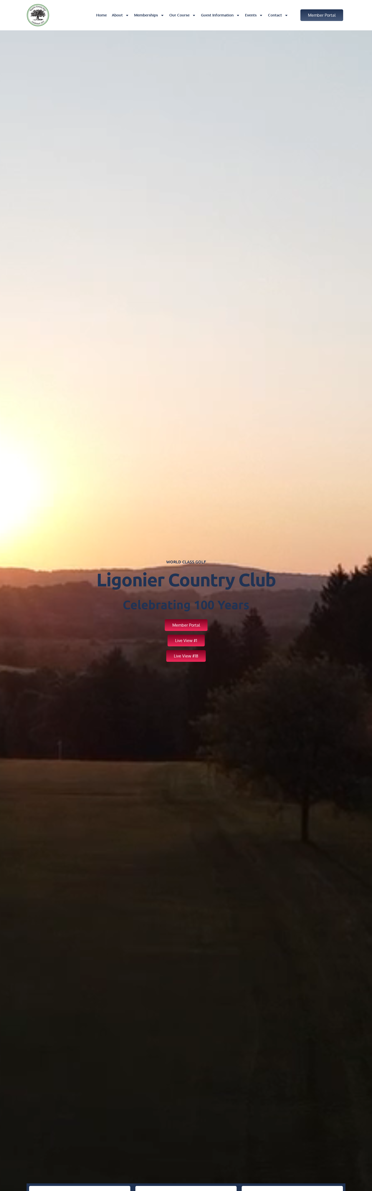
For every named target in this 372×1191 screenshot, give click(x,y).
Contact (275, 15)
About (117, 15)
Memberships (146, 15)
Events (251, 15)
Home (101, 15)
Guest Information (217, 15)
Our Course (179, 15)
